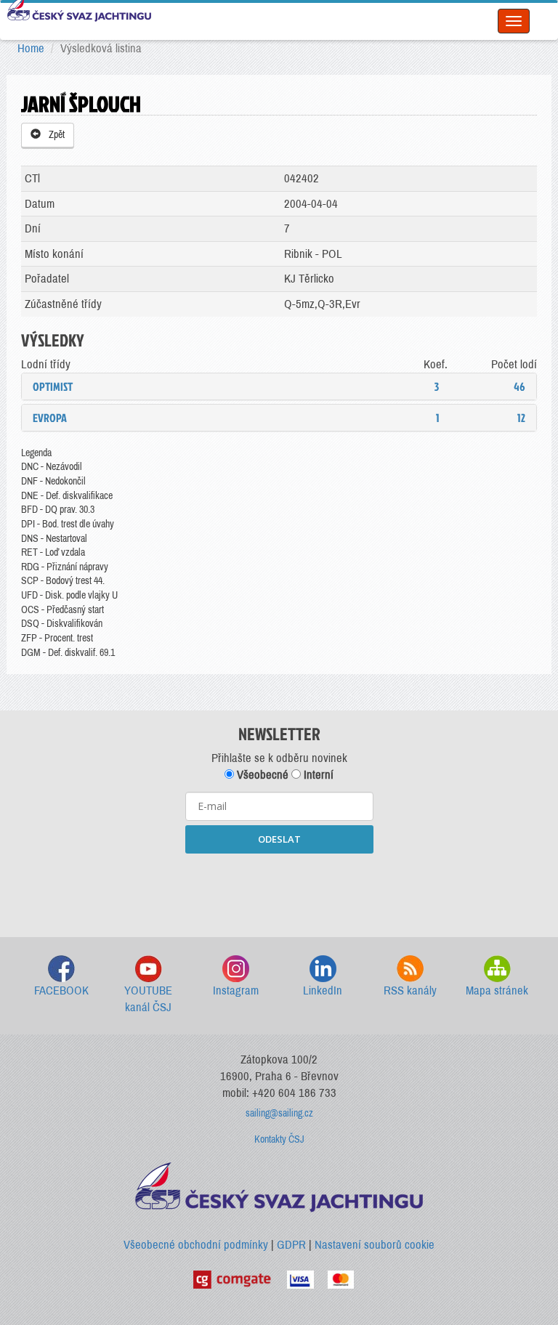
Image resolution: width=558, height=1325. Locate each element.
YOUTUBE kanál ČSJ (148, 999)
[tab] (279, 386)
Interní (317, 775)
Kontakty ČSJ (279, 1139)
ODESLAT (279, 839)
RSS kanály (410, 990)
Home (30, 48)
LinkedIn (322, 990)
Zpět (54, 134)
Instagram (236, 990)
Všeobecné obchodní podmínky (196, 1245)
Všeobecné (261, 775)
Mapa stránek (497, 990)
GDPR (291, 1245)
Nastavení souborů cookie (374, 1245)
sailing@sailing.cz (279, 1113)
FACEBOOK (61, 990)
